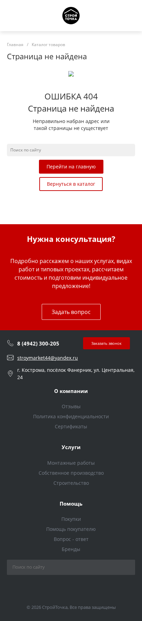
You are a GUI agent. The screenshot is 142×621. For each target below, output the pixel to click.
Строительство (71, 483)
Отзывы (71, 406)
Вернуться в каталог (71, 184)
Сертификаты (71, 426)
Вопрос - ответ (71, 539)
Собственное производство (71, 473)
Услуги (71, 447)
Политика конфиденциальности (71, 416)
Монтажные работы (71, 463)
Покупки (71, 519)
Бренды (71, 549)
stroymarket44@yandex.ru (47, 358)
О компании (71, 390)
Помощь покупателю (71, 529)
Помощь (71, 503)
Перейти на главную (71, 166)
